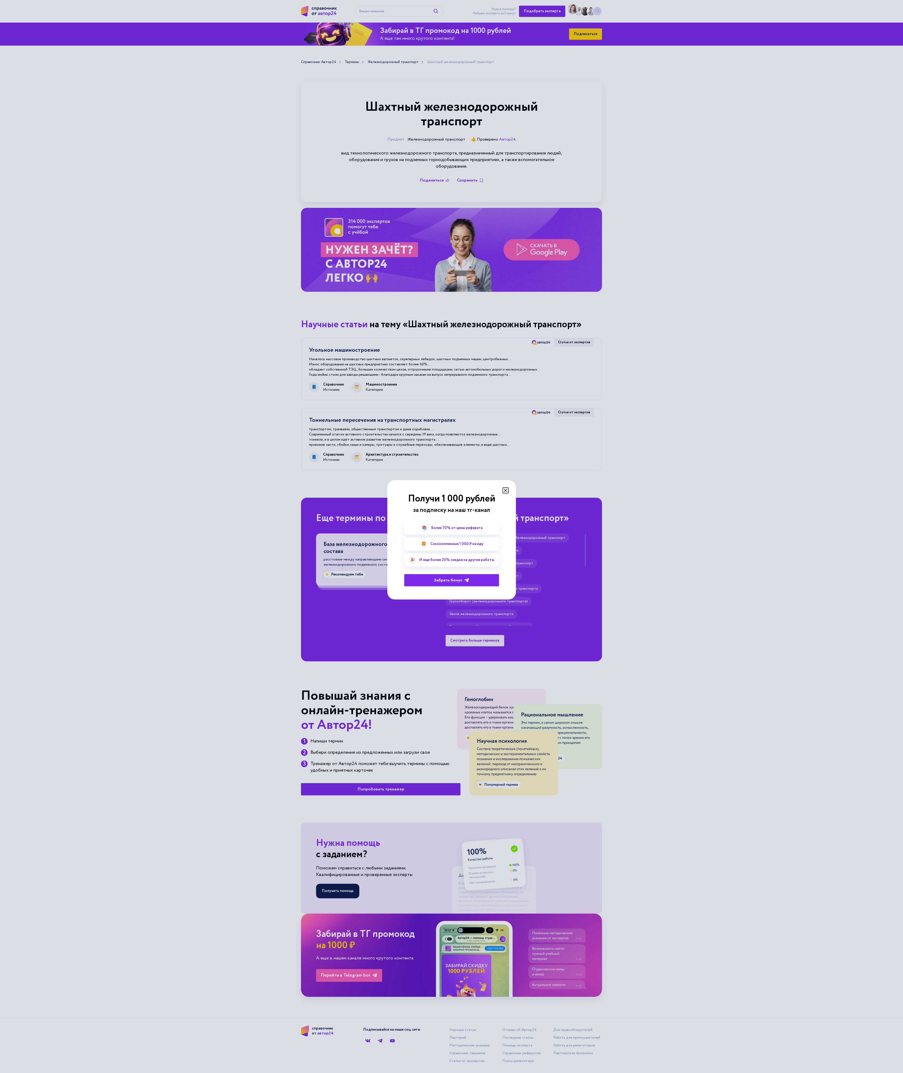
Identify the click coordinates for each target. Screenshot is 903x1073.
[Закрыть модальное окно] (505, 490)
